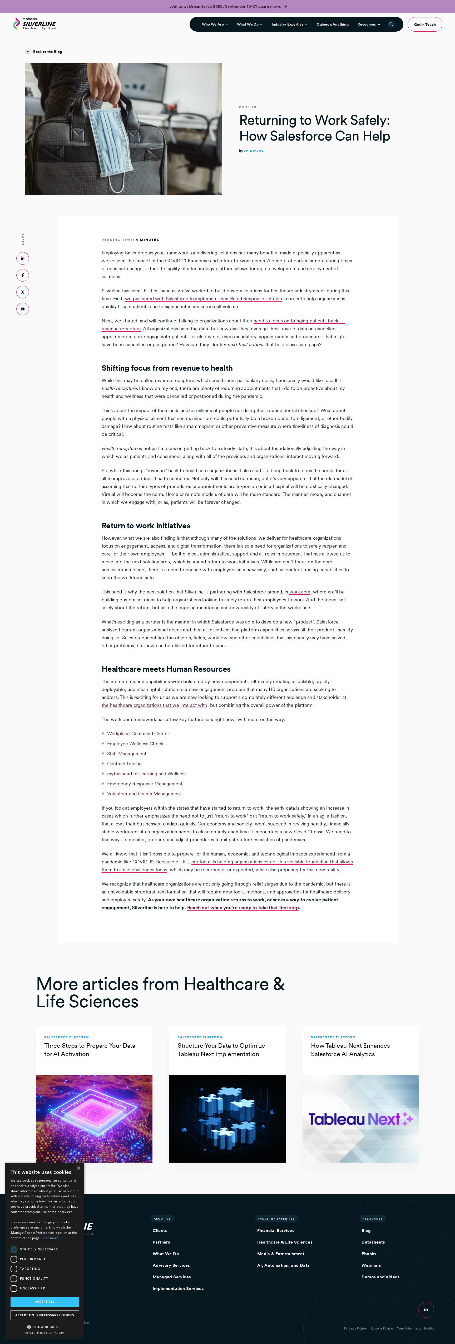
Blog (366, 1230)
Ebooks (369, 1253)
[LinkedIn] (426, 1310)
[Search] (391, 24)
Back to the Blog (47, 52)
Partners (161, 1242)
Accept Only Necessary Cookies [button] (44, 1315)
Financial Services (275, 1230)
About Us (162, 1218)
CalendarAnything (333, 24)
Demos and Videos (380, 1276)
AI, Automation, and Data (283, 1265)
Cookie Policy (382, 1328)
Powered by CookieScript (45, 1333)
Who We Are (213, 24)
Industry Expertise (288, 24)
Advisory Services (171, 1265)
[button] (45, 1327)
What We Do (248, 24)
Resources (367, 24)
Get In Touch (425, 24)
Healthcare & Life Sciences (285, 1242)
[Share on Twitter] (22, 292)
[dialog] (44, 1251)
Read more (50, 1238)
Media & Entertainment (280, 1253)
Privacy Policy (355, 1328)
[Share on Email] (22, 309)
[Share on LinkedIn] (22, 258)
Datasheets (373, 1242)
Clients (160, 1230)
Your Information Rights (415, 1328)
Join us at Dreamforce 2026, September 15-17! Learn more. (225, 6)
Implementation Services (178, 1288)
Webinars (371, 1265)
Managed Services (172, 1276)
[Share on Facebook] (22, 275)
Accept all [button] (45, 1301)
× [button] (78, 1168)
